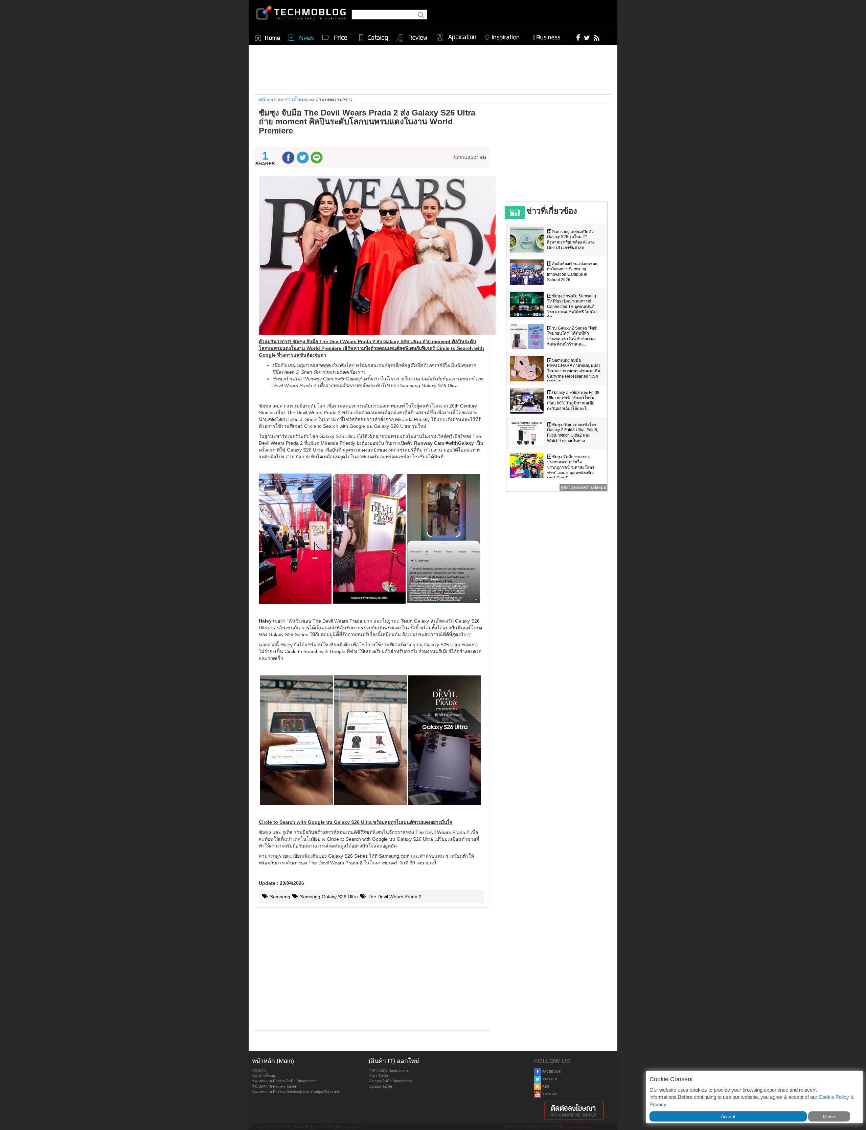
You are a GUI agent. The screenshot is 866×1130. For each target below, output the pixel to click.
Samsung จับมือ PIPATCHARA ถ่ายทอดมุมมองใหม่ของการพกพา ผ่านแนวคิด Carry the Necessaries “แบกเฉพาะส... (573, 371)
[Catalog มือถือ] (373, 37)
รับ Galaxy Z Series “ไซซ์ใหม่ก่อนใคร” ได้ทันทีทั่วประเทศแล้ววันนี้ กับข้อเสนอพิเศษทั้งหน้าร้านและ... (572, 336)
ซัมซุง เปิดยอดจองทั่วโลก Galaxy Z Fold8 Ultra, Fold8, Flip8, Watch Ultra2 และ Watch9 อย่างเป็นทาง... (572, 432)
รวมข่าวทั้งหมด (264, 1076)
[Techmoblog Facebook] (578, 37)
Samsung (279, 896)
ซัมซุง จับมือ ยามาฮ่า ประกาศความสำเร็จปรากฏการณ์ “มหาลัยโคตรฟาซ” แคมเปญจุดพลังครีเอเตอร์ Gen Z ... (570, 467)
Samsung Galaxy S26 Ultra (328, 896)
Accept (728, 1116)
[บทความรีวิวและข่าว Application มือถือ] (456, 37)
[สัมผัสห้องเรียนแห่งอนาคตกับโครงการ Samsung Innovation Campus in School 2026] (528, 272)
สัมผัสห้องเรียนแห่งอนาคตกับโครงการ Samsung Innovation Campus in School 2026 (572, 271)
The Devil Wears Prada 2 (393, 896)
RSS (545, 1086)
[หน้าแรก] (267, 37)
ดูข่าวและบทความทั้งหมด (583, 487)
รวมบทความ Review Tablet (274, 1086)
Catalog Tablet (380, 1086)
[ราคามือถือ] (335, 37)
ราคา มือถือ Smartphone (389, 1070)
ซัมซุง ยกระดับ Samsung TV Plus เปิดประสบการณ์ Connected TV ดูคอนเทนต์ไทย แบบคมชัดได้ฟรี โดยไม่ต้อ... (572, 306)
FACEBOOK (551, 1071)
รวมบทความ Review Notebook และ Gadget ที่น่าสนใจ (296, 1092)
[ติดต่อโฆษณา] (574, 1110)
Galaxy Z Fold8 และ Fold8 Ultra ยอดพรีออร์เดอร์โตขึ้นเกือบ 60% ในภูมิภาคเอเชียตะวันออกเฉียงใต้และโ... (573, 400)
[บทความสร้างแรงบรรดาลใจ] (504, 36)
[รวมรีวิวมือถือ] (412, 38)
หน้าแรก (259, 1070)
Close (829, 1116)
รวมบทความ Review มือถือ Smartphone (284, 1081)
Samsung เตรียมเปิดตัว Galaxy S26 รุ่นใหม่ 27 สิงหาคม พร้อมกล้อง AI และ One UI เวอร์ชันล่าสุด (571, 239)
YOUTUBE (550, 1094)
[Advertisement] (433, 69)
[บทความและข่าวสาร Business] (549, 36)
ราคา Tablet (378, 1076)
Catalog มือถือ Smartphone (391, 1081)
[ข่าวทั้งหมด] (301, 37)
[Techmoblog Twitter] (586, 37)
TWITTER (549, 1079)
